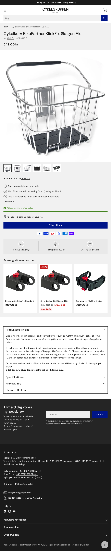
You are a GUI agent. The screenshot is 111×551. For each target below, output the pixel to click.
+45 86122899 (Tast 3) (29, 471)
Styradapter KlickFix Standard (19, 301)
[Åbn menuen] (5, 10)
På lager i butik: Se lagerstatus (23, 216)
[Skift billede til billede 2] (17, 168)
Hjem (5, 27)
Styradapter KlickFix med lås (54, 301)
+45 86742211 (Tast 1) (31, 477)
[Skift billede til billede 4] (37, 168)
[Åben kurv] (105, 10)
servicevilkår (76, 545)
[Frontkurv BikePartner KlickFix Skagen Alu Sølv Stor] (55, 106)
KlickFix (10, 38)
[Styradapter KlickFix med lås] (55, 281)
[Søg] (104, 18)
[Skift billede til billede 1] (7, 168)
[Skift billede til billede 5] (47, 168)
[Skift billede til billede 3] (27, 168)
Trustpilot (25, 178)
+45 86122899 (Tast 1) (27, 474)
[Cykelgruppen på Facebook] (5, 512)
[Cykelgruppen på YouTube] (14, 512)
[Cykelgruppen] (55, 10)
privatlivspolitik (60, 545)
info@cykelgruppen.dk (19, 492)
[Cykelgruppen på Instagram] (9, 512)
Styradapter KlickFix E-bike (89, 301)
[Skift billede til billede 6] (57, 168)
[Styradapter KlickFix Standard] (20, 281)
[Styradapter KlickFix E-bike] (91, 281)
